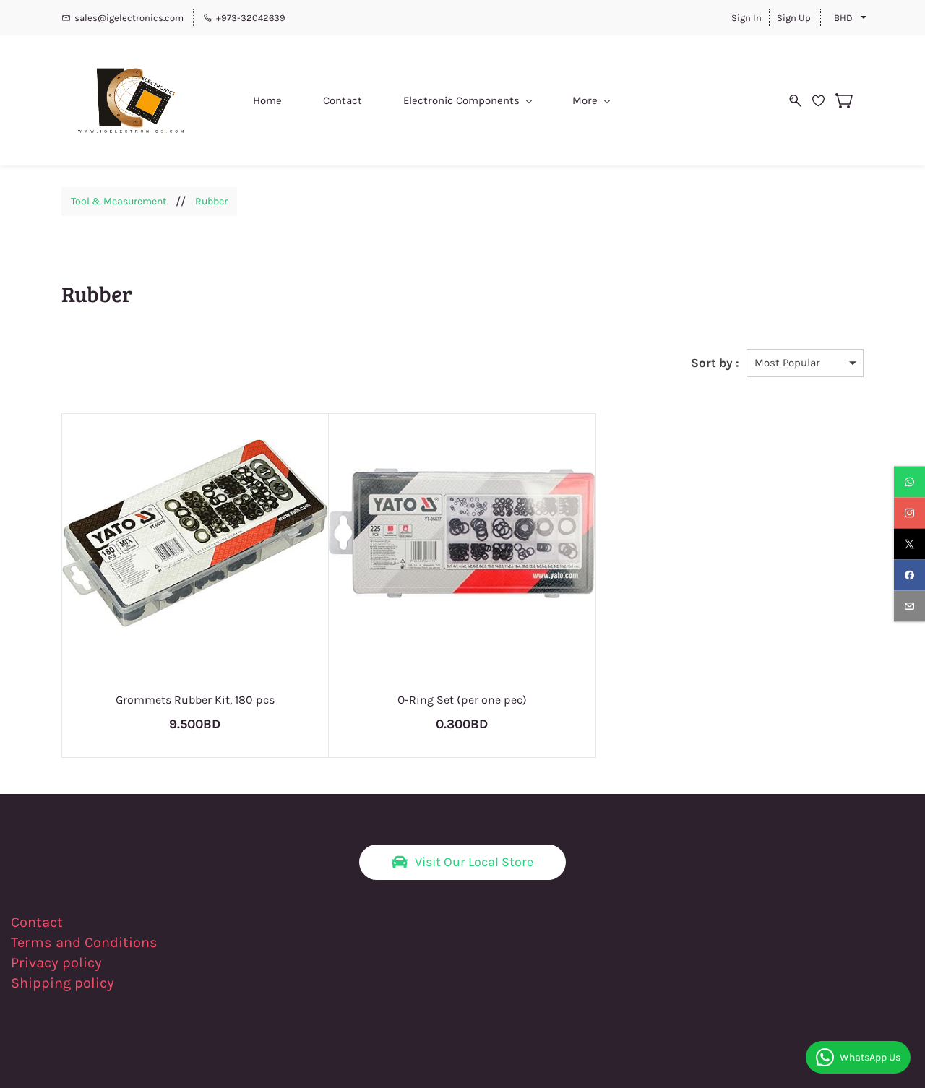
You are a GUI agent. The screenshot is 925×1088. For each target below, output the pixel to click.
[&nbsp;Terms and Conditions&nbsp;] (167, 942)
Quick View (194, 588)
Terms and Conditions (84, 942)
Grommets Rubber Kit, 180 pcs (195, 700)
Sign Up (794, 17)
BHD (843, 17)
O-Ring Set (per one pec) (462, 700)
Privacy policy (58, 962)
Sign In (746, 17)
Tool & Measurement (118, 201)
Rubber (211, 201)
